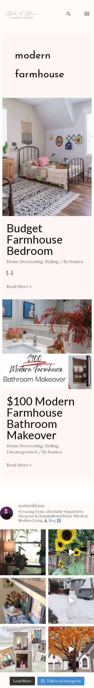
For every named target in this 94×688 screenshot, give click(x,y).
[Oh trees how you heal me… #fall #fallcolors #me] (71, 649)
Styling (51, 261)
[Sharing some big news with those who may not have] (23, 649)
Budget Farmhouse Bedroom (35, 239)
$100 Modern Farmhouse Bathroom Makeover (41, 418)
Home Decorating (25, 261)
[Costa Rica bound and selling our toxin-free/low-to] (23, 552)
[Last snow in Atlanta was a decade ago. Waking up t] (71, 601)
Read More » (19, 286)
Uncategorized (22, 451)
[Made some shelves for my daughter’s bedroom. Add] (23, 601)
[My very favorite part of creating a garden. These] (71, 552)
